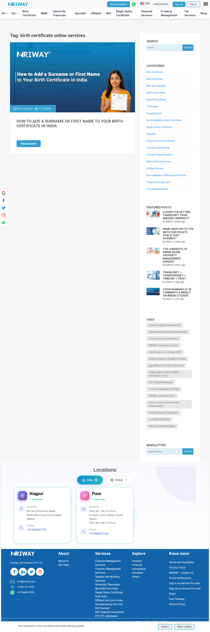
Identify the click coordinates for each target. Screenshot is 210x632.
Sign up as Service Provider (185, 588)
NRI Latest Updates (156, 86)
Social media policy (180, 578)
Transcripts (152, 106)
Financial (137, 564)
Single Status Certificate (124, 13)
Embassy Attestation (157, 189)
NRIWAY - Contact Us (181, 572)
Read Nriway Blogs (156, 99)
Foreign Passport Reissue (160, 154)
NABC (44, 13)
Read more (28, 143)
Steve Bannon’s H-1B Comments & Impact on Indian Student (177, 292)
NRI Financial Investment (109, 612)
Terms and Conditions (181, 562)
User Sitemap (177, 599)
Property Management (169, 13)
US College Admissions (161, 382)
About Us (63, 561)
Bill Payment (102, 608)
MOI (108, 13)
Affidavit (96, 13)
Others (136, 576)
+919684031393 (36, 529)
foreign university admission (163, 338)
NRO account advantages (162, 426)
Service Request (118, 4)
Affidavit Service (155, 168)
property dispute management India (167, 358)
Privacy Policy (177, 567)
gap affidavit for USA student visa (166, 365)
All (3, 13)
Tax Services (190, 13)
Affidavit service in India (109, 600)
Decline (165, 626)
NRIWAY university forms (162, 395)
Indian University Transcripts (163, 412)
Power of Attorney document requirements (164, 404)
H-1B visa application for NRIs (164, 389)
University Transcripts (107, 584)
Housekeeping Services (109, 604)
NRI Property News (156, 92)
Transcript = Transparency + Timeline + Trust (174, 275)
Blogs (204, 13)
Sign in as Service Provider (184, 583)
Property (137, 561)
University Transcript (59, 13)
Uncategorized (154, 113)
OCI (13, 13)
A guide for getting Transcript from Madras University (176, 215)
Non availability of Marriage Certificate (166, 175)
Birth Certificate (29, 13)
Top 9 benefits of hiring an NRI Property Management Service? (175, 255)
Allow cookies (184, 626)
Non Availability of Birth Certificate (164, 120)
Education (137, 572)
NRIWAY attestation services (163, 345)
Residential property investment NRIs (168, 332)
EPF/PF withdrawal (106, 616)
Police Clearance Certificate (161, 141)
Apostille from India (106, 588)
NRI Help (63, 564)
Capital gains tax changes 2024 (165, 352)
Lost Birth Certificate (159, 419)
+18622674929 (160, 4)
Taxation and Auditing (158, 147)
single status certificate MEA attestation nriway (163, 374)
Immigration (139, 568)
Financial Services (146, 13)
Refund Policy (177, 604)
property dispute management (165, 325)
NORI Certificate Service (159, 161)
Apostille (80, 13)
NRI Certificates (154, 79)
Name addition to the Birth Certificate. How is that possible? (178, 233)
